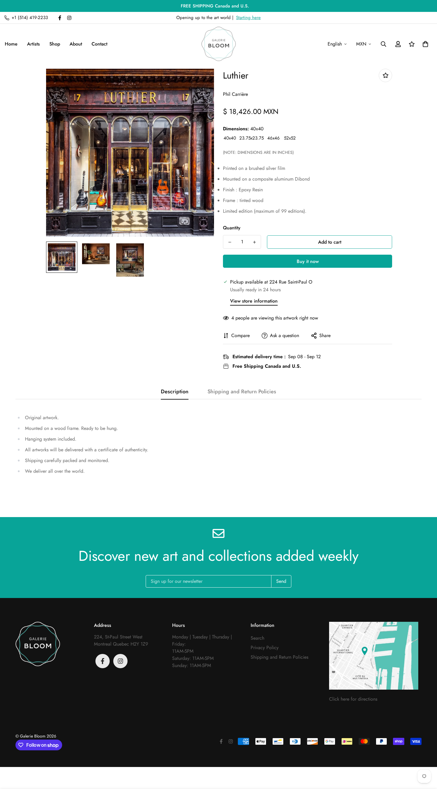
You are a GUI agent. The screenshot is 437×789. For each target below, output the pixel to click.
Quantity (231, 227)
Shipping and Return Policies (279, 657)
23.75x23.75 (251, 138)
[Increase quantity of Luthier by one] (254, 242)
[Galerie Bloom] (219, 44)
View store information (254, 301)
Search (257, 638)
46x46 (273, 138)
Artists (33, 43)
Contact (99, 43)
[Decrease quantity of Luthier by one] (229, 242)
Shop (54, 43)
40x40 (230, 138)
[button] (424, 44)
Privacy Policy (265, 647)
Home (11, 43)
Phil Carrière (235, 94)
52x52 (290, 138)
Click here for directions (353, 699)
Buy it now (308, 261)
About (76, 43)
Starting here (248, 17)
